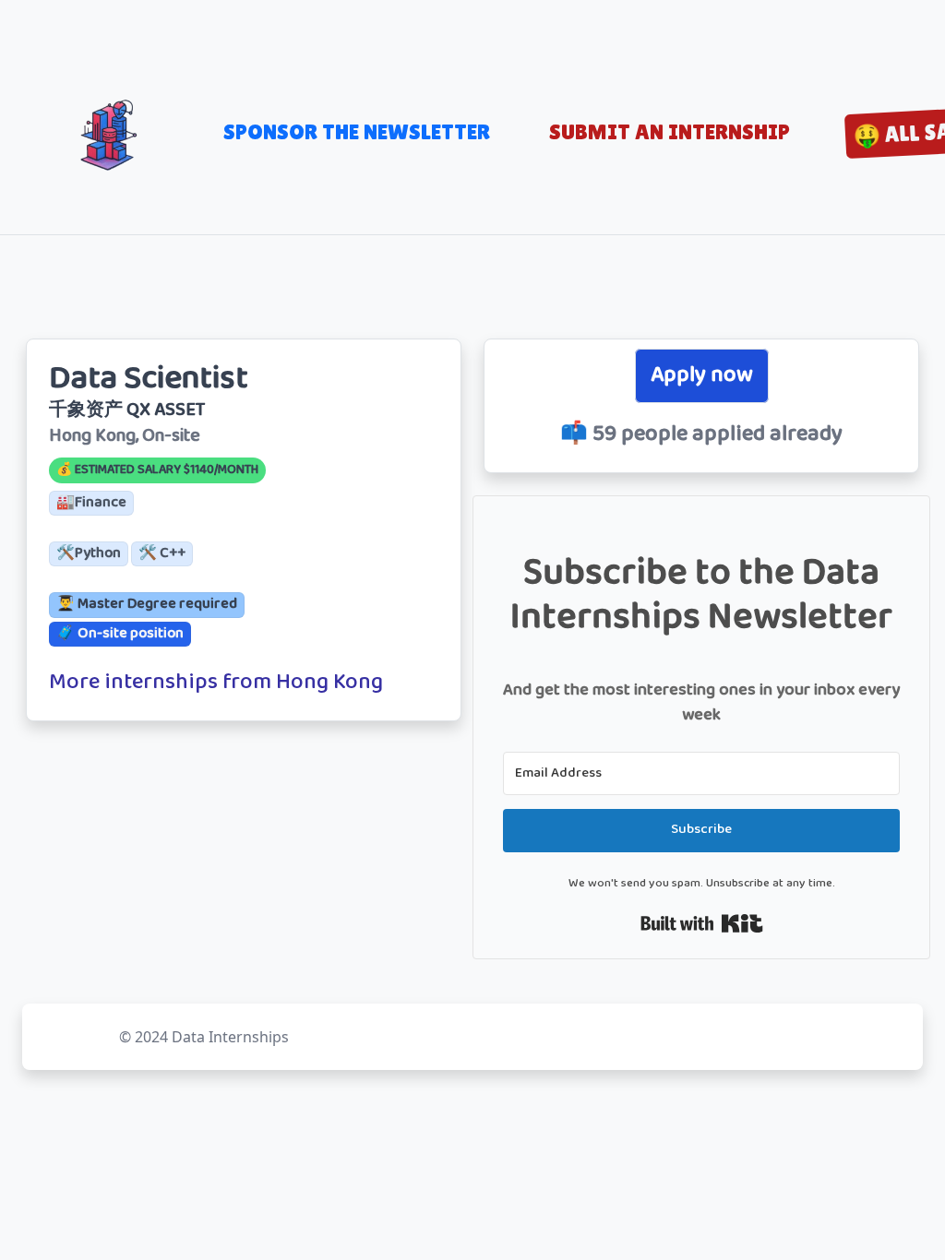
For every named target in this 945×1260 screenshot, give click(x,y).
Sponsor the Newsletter (356, 131)
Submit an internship (669, 131)
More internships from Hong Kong (216, 683)
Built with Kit (701, 923)
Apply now (702, 376)
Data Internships (230, 1037)
